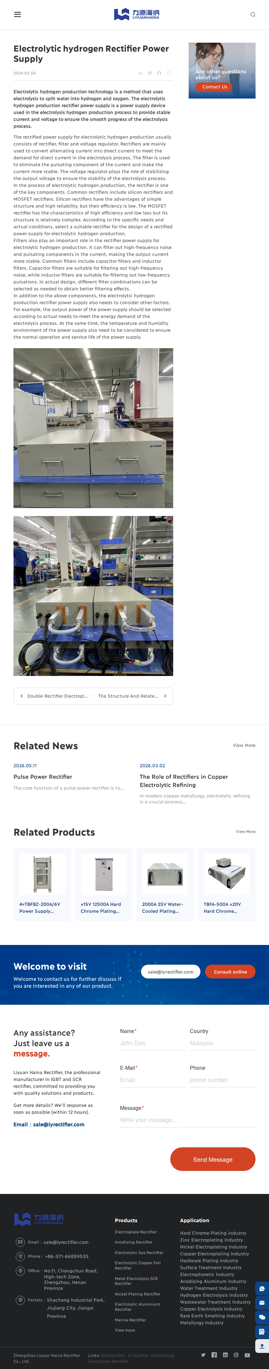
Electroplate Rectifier (136, 1231)
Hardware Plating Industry (209, 1260)
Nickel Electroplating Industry (213, 1246)
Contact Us (214, 86)
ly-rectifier (138, 1355)
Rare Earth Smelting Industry (212, 1315)
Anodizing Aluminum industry (213, 1281)
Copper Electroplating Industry (214, 1253)
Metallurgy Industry (201, 1322)
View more (125, 1329)
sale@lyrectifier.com (171, 971)
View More (244, 745)
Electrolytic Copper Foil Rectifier (137, 1265)
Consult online (230, 971)
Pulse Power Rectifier (42, 776)
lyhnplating (162, 1355)
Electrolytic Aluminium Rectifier (137, 1306)
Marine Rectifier (130, 1319)
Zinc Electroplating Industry (211, 1239)
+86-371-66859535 (67, 1256)
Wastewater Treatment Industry (215, 1301)
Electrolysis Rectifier (108, 1360)
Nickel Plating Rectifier (137, 1293)
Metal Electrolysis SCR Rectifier (136, 1281)
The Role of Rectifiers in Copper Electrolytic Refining (184, 780)
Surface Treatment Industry (210, 1267)
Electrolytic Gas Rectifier (139, 1252)
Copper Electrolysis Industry (211, 1308)
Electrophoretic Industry (207, 1274)
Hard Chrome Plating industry (213, 1232)
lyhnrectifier (113, 1355)
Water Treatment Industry (209, 1287)
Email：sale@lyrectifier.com (49, 1124)
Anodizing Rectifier (134, 1241)
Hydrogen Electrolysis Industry (214, 1294)
